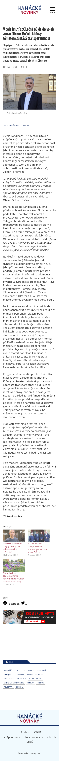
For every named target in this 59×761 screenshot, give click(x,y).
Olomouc (29, 670)
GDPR (37, 732)
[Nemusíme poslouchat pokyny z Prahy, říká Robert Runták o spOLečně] (14, 536)
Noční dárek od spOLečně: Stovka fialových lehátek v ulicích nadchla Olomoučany (13, 577)
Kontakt (25, 732)
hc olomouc (35, 678)
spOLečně (26, 125)
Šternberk (21, 679)
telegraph (8, 687)
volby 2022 (9, 679)
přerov (40, 683)
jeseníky (19, 687)
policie (18, 670)
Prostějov (19, 674)
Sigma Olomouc (35, 674)
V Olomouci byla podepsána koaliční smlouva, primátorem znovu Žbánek (37, 547)
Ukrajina (7, 675)
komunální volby (11, 125)
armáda (30, 683)
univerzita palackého (14, 683)
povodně (42, 670)
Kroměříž (8, 670)
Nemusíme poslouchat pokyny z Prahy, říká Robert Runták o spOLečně (12, 547)
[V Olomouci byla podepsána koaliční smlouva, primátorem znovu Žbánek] (39, 536)
